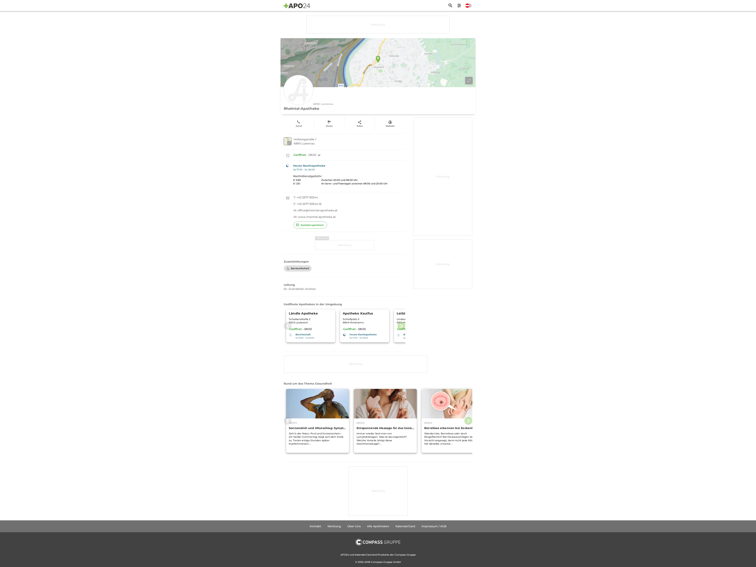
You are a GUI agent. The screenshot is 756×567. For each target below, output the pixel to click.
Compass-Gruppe (382, 562)
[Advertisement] (378, 24)
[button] (319, 155)
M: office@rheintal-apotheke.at (315, 210)
